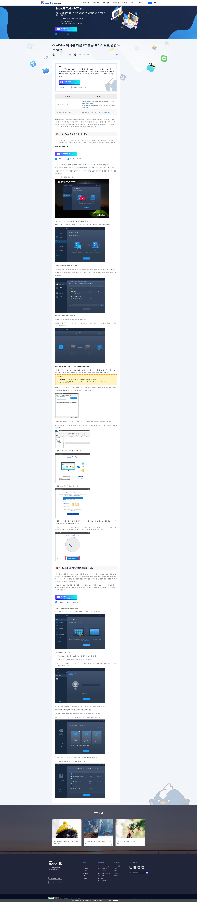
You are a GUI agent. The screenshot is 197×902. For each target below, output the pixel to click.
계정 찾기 (116, 875)
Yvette (57, 54)
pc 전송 (84, 875)
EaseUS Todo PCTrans (91, 165)
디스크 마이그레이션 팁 (104, 873)
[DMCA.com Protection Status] (56, 898)
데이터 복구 (86, 3)
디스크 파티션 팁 (102, 870)
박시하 (79, 54)
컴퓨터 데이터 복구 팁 (103, 866)
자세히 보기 (91, 103)
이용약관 (75, 898)
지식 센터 (100, 878)
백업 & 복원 (106, 3)
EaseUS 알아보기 (118, 866)
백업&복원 (85, 873)
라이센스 (70, 898)
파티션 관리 (96, 3)
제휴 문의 (116, 870)
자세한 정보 (108, 900)
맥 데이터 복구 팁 (102, 868)
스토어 (139, 3)
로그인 (150, 2)
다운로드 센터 (54, 878)
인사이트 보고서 (102, 880)
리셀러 (115, 868)
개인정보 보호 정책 (64, 898)
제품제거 (79, 898)
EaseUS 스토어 (54, 882)
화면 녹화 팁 (101, 875)
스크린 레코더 (86, 870)
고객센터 (116, 873)
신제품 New (85, 878)
